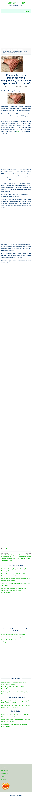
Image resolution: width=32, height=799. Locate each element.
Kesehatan (18, 549)
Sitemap (3, 776)
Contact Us (4, 773)
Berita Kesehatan (10, 549)
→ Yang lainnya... (6, 592)
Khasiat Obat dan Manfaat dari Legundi (12, 637)
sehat (17, 131)
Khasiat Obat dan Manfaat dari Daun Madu (13, 634)
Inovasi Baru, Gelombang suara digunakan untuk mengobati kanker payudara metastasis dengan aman (8, 556)
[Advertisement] (16, 31)
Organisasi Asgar (16, 2)
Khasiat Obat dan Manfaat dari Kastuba (12, 640)
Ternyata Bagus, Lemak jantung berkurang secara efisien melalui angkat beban (24, 555)
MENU (27, 11)
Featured (3, 779)
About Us (3, 768)
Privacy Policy (5, 770)
